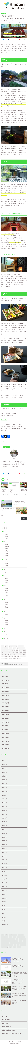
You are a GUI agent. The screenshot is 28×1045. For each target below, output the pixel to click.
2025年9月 (6, 687)
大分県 (6, 624)
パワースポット (7, 650)
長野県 (6, 565)
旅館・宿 (3, 13)
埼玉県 (6, 550)
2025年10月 (6, 684)
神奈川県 (7, 546)
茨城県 (6, 552)
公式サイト (4, 420)
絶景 (2, 658)
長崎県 (6, 622)
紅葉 (24, 656)
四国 (4, 611)
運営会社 (5, 1023)
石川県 (6, 572)
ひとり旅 (10, 646)
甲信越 (5, 559)
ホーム (5, 1016)
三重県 (6, 582)
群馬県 (6, 555)
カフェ (3, 648)
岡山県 (6, 604)
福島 (9, 656)
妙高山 (17, 652)
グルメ (10, 648)
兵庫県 (6, 594)
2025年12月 (6, 676)
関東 (4, 541)
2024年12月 (6, 722)
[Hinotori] (14, 9)
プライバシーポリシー (11, 1041)
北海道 (5, 528)
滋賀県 (6, 588)
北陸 (4, 569)
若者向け (6, 658)
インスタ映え (20, 646)
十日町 (9, 652)
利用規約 (19, 1041)
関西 (4, 585)
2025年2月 (6, 714)
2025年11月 (6, 680)
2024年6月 (6, 744)
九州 (4, 618)
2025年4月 (6, 706)
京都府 (6, 590)
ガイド (7, 648)
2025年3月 (6, 710)
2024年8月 (6, 737)
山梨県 (6, 563)
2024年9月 (6, 733)
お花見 (6, 646)
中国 (4, 599)
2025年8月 (6, 691)
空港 (21, 656)
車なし (10, 658)
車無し (14, 658)
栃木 (5, 654)
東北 (4, 531)
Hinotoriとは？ (7, 1019)
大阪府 (6, 592)
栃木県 (6, 553)
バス (2, 650)
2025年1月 (6, 718)
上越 (17, 650)
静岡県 (6, 580)
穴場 (15, 656)
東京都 (6, 544)
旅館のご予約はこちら (9, 1030)
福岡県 (6, 620)
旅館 (3, 441)
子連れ (20, 652)
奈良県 (6, 596)
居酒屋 (24, 652)
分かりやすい (4, 652)
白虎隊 (24, 654)
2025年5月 (6, 703)
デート (14, 648)
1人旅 (3, 646)
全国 (4, 632)
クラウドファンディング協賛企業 (12, 1033)
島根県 (6, 602)
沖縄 (4, 628)
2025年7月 (6, 695)
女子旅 (13, 652)
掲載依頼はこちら (8, 1026)
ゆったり (15, 646)
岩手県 (6, 534)
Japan (6, 634)
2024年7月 (6, 741)
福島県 (6, 538)
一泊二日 (13, 650)
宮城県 (6, 536)
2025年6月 (6, 699)
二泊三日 (24, 650)
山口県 (6, 607)
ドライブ (18, 648)
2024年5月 (6, 748)
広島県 (6, 606)
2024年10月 (6, 729)
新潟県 (6, 562)
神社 (2, 656)
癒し (17, 654)
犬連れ (14, 654)
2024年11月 (6, 725)
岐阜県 (6, 578)
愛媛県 (6, 614)
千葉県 (6, 548)
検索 (2, 515)
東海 (4, 575)
